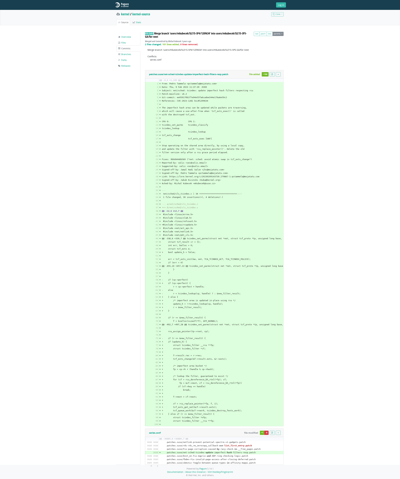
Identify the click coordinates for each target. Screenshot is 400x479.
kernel (125, 14)
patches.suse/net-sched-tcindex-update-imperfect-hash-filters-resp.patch (188, 74)
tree (269, 33)
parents (277, 33)
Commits (125, 48)
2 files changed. (153, 44)
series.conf (155, 432)
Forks (124, 60)
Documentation (175, 471)
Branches (126, 54)
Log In (281, 4)
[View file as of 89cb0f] (272, 74)
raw (256, 33)
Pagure (203, 468)
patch (263, 33)
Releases (125, 65)
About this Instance (195, 471)
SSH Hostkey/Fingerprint (220, 471)
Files (123, 42)
